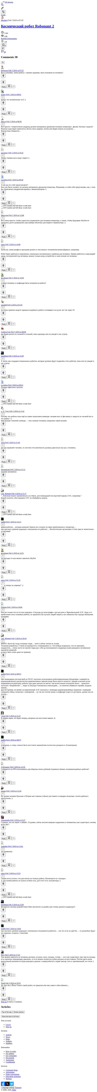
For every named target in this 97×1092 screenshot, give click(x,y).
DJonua (4, 607)
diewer (3, 122)
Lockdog (4, 180)
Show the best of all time (10, 1016)
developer (4, 278)
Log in (8, 1025)
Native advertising (12, 1074)
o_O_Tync (5, 411)
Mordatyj (4, 20)
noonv (3, 95)
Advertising (10, 1072)
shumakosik (5, 470)
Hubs (8, 1039)
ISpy (2, 955)
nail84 (3, 522)
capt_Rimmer (6, 494)
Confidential (10, 1062)
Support (18, 1088)
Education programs (13, 1077)
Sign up (4, 1002)
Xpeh (3, 983)
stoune (3, 791)
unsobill (4, 305)
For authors (10, 1054)
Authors (9, 1041)
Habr (14, 1090)
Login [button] (3, 15)
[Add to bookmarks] (9, 86)
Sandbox (9, 1043)
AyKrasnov (5, 767)
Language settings (8, 1088)
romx (3, 245)
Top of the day (7, 1012)
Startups (9, 1079)
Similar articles (19, 1012)
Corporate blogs (12, 1070)
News (8, 1037)
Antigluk (4, 846)
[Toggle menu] (2, 2)
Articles (8, 1035)
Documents (10, 1058)
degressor (4, 71)
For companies (11, 1056)
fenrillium (4, 356)
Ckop (3, 716)
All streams (9, 2)
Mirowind (4, 215)
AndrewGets (6, 332)
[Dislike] (3, 82)
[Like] (3, 76)
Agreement (10, 1060)
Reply (4, 87)
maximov (4, 153)
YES (3, 443)
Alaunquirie (5, 820)
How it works (11, 1051)
